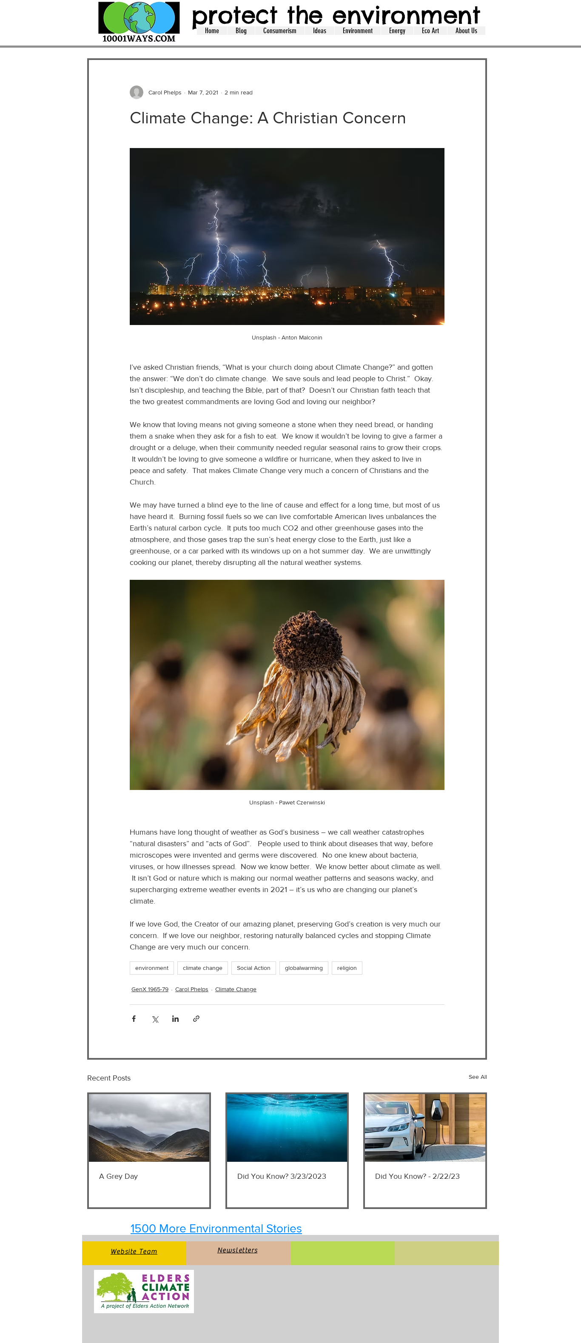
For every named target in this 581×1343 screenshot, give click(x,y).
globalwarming (304, 967)
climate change (202, 967)
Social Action (254, 967)
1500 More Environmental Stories (216, 1228)
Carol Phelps (191, 989)
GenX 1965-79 (149, 989)
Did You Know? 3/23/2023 (281, 1176)
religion (347, 967)
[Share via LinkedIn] (175, 1019)
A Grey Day (118, 1176)
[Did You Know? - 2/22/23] (425, 1128)
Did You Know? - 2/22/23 (417, 1176)
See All (478, 1076)
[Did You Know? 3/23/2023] (287, 1128)
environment (151, 967)
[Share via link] (196, 1019)
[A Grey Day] (149, 1128)
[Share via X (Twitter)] (155, 1019)
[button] (241, 30)
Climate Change (235, 989)
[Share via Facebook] (134, 1019)
